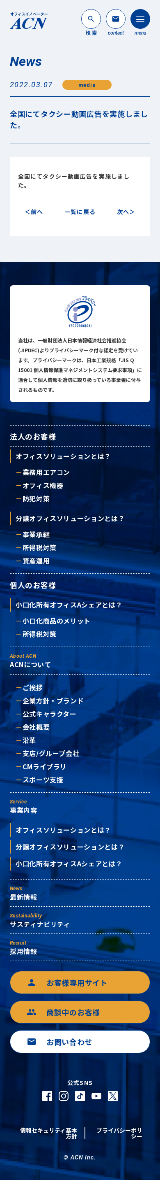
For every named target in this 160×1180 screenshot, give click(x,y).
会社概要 (36, 727)
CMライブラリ (45, 766)
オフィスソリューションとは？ (63, 456)
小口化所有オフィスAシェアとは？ (69, 605)
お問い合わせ (59, 1041)
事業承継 (36, 534)
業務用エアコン (46, 472)
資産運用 (36, 561)
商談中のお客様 (63, 1012)
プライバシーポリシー (119, 1133)
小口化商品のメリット (57, 621)
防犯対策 (36, 498)
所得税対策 (40, 547)
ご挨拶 (33, 687)
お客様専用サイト (67, 982)
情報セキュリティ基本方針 (48, 1133)
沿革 (29, 740)
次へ (123, 211)
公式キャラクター (50, 714)
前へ (37, 211)
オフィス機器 (43, 485)
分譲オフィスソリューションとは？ (70, 518)
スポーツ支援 (43, 779)
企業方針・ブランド (53, 700)
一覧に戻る (80, 211)
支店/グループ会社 (51, 753)
